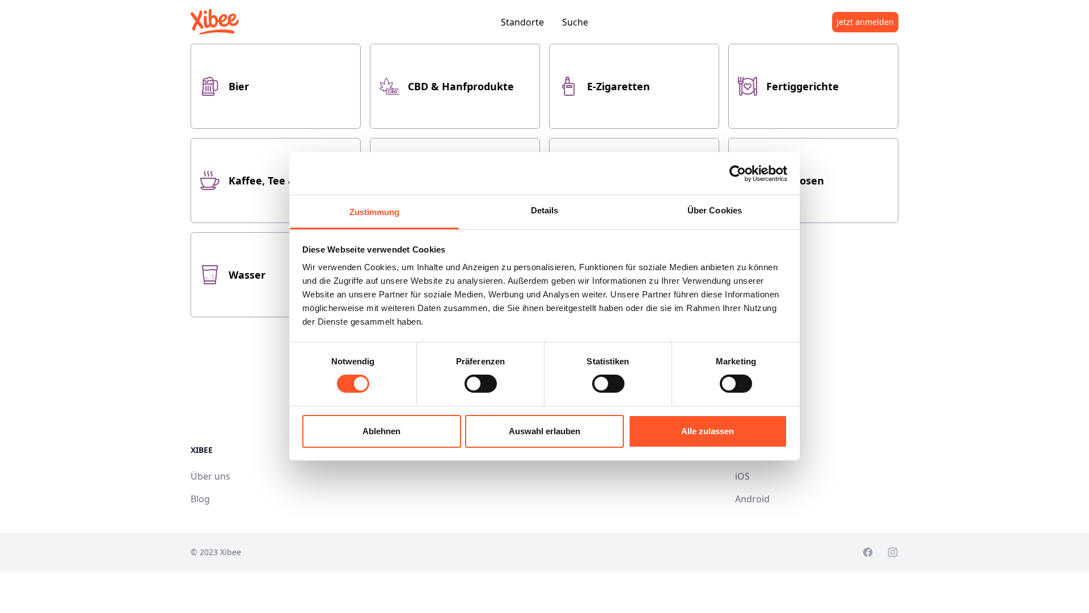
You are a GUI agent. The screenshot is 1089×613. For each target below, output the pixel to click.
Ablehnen (381, 431)
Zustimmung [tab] (374, 212)
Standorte (522, 22)
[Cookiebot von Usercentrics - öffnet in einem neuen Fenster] (737, 173)
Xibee (230, 552)
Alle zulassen (707, 431)
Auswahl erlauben (544, 431)
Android (752, 499)
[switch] (481, 384)
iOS (742, 476)
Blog (200, 499)
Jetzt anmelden (865, 21)
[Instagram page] (892, 552)
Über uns (210, 476)
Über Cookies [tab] (714, 210)
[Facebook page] (867, 552)
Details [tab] (545, 210)
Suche (575, 22)
